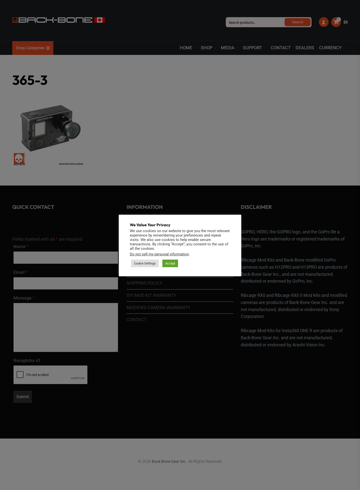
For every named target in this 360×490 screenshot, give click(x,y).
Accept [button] (170, 263)
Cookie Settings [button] (145, 263)
